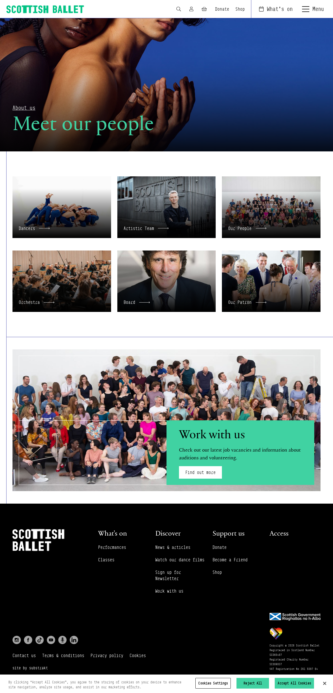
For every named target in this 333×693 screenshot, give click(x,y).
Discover (168, 533)
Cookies (138, 655)
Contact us (24, 655)
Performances (112, 547)
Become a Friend (230, 559)
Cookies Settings (213, 683)
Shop (240, 9)
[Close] (324, 683)
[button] (61, 207)
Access (279, 533)
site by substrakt (30, 668)
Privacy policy (107, 655)
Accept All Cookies (294, 683)
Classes (106, 559)
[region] (166, 684)
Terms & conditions (63, 655)
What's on (280, 9)
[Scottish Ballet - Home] (45, 9)
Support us (229, 533)
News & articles (172, 547)
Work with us (169, 591)
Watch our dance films (179, 559)
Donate (222, 9)
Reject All (253, 683)
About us (23, 108)
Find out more (200, 472)
